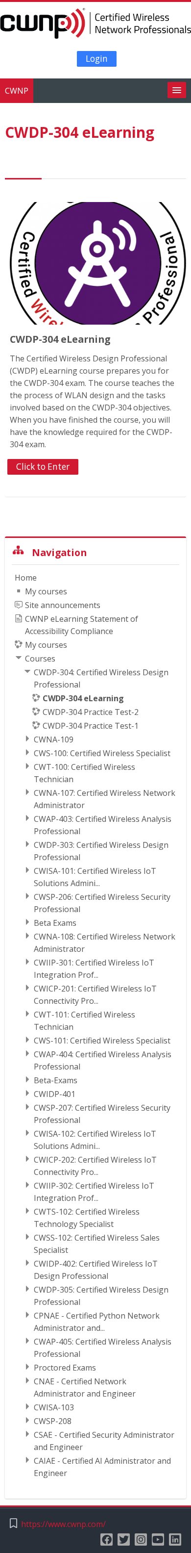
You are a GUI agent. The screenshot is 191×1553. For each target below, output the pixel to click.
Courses (40, 658)
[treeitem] (95, 1025)
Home (26, 577)
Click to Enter (43, 466)
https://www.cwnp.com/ (63, 1524)
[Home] (95, 25)
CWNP (16, 90)
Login (97, 58)
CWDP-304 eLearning (60, 339)
